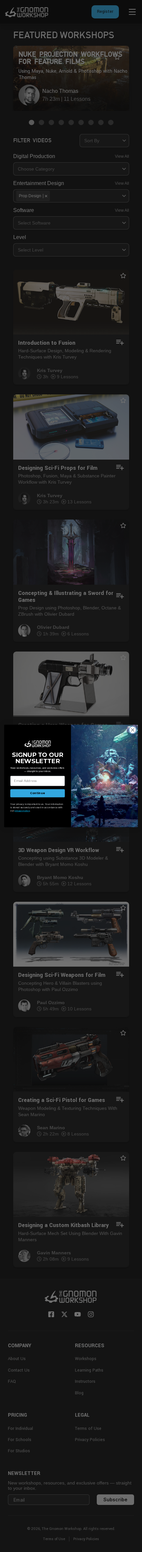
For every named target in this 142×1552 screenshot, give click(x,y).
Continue (37, 793)
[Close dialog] (132, 730)
